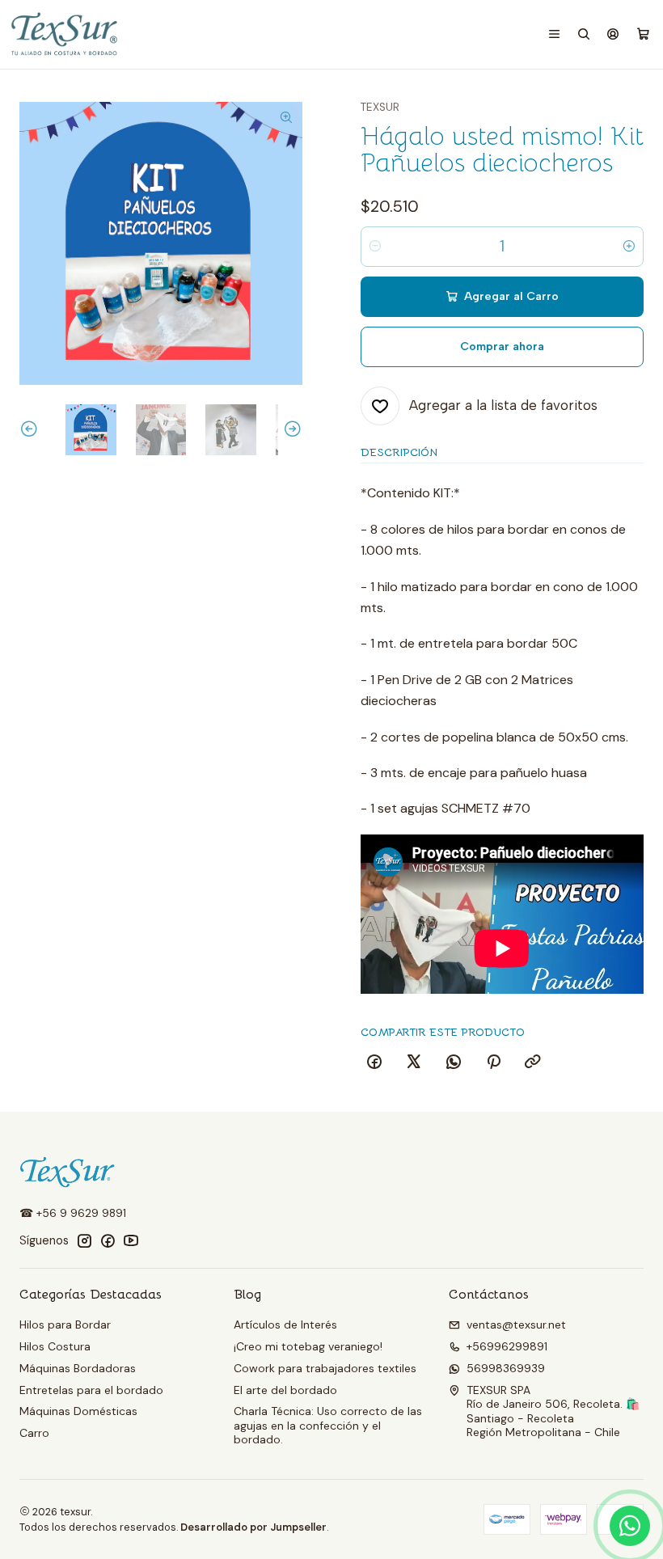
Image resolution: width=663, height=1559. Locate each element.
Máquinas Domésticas (78, 1411)
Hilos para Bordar (65, 1324)
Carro (34, 1433)
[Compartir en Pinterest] (493, 1062)
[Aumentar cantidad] (629, 246)
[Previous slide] (31, 429)
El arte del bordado (285, 1390)
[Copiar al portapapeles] (533, 1062)
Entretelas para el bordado (91, 1390)
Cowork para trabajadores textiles (325, 1368)
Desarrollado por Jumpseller (253, 1527)
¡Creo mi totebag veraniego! (308, 1346)
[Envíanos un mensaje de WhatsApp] (630, 1526)
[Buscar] (583, 34)
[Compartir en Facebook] (374, 1062)
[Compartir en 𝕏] (414, 1062)
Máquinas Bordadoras (77, 1368)
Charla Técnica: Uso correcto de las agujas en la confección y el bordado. (328, 1425)
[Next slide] (290, 429)
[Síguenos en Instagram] (84, 1240)
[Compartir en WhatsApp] (453, 1062)
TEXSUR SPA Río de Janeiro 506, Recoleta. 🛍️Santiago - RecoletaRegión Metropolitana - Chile (553, 1411)
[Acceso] (613, 34)
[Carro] (643, 35)
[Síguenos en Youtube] (131, 1240)
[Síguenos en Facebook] (107, 1240)
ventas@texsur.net (516, 1324)
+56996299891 (507, 1346)
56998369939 (506, 1368)
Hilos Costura (55, 1346)
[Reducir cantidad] (375, 246)
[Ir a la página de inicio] (65, 34)
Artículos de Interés (285, 1324)
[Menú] (554, 34)
